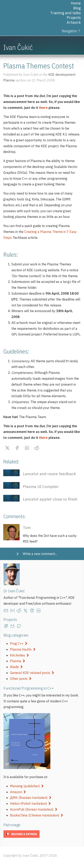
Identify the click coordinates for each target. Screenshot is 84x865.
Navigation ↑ (71, 31)
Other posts (19, 679)
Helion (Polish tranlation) (29, 803)
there (43, 108)
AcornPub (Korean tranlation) (32, 809)
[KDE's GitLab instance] (6, 626)
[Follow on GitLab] (13, 626)
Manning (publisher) (25, 786)
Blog (77, 8)
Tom (27, 527)
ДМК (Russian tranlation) (29, 798)
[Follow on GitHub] (20, 626)
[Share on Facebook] (18, 449)
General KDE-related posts (31, 673)
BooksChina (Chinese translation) (35, 815)
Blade (15, 667)
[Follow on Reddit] (20, 610)
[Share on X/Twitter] (8, 449)
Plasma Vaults (21, 649)
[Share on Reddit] (37, 449)
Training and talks (65, 13)
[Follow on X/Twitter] (26, 610)
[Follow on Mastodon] (33, 610)
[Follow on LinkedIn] (39, 610)
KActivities (18, 655)
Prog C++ (17, 643)
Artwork (74, 22)
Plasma (16, 661)
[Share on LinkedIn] (28, 449)
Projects (74, 17)
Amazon (17, 792)
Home (76, 3)
